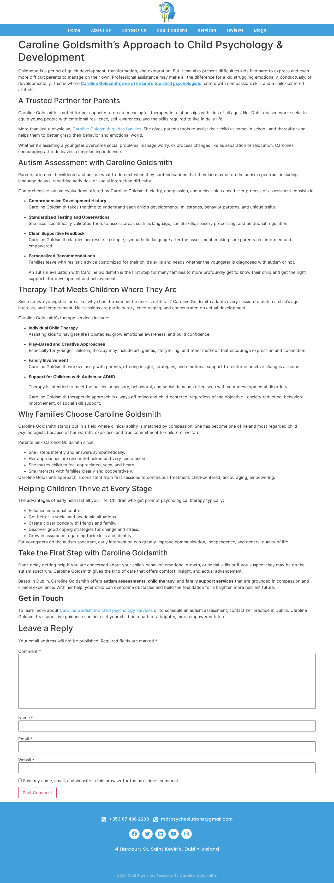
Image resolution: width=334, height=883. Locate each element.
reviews (235, 30)
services (207, 30)
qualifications (172, 30)
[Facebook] (134, 834)
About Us (101, 30)
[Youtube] (173, 834)
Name (25, 718)
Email (25, 739)
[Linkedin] (160, 834)
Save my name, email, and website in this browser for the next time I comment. (101, 781)
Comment (29, 651)
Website (26, 760)
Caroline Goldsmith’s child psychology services (106, 610)
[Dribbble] (199, 834)
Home (74, 30)
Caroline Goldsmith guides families (107, 128)
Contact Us (133, 30)
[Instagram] (186, 834)
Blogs (260, 30)
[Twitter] (147, 834)
